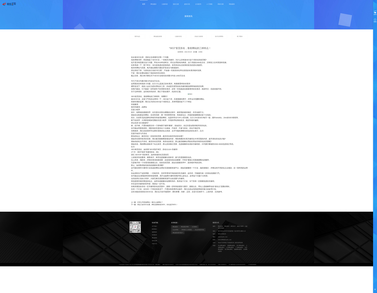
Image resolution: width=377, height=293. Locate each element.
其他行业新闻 (199, 36)
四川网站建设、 (241, 245)
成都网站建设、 (231, 245)
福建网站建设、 (238, 249)
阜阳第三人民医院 (187, 229)
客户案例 (239, 36)
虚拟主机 (187, 4)
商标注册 (221, 4)
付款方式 (154, 243)
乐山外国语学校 (199, 229)
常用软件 (154, 235)
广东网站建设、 (239, 247)
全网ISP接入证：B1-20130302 (207, 264)
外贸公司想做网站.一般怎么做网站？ (150, 202)
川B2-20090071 (222, 264)
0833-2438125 (222, 234)
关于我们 (154, 226)
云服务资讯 (178, 36)
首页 (143, 4)
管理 (375, 22)
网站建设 (153, 4)
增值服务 (232, 4)
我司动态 (137, 36)
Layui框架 (175, 229)
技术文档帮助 (219, 36)
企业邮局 (198, 4)
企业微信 (194, 226)
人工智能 (209, 4)
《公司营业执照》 (252, 264)
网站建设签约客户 (178, 232)
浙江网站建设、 (229, 249)
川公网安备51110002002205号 (237, 264)
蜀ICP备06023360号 (168, 264)
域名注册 (176, 4)
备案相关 (154, 232)
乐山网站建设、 (222, 245)
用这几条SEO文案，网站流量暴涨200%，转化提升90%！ (157, 204)
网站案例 (154, 238)
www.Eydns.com (222, 237)
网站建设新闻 (158, 36)
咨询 (375, 14)
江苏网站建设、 (230, 247)
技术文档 (154, 240)
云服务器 (165, 4)
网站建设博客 (185, 226)
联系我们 (154, 229)
